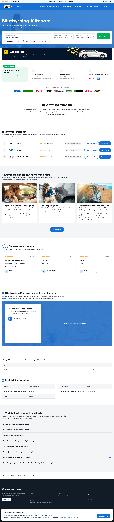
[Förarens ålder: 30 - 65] (23, 41)
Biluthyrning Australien (17, 476)
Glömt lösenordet (63, 496)
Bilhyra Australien (7, 298)
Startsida (6, 476)
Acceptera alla (103, 516)
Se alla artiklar (57, 229)
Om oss (32, 493)
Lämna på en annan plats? (13, 41)
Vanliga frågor (67, 6)
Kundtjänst (77, 6)
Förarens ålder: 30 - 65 (31, 41)
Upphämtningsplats (10, 35)
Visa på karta (16, 320)
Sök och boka (105, 143)
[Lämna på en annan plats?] (5, 41)
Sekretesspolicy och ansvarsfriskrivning (41, 502)
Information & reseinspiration (48, 6)
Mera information (92, 143)
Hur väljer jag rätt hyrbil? (36, 498)
